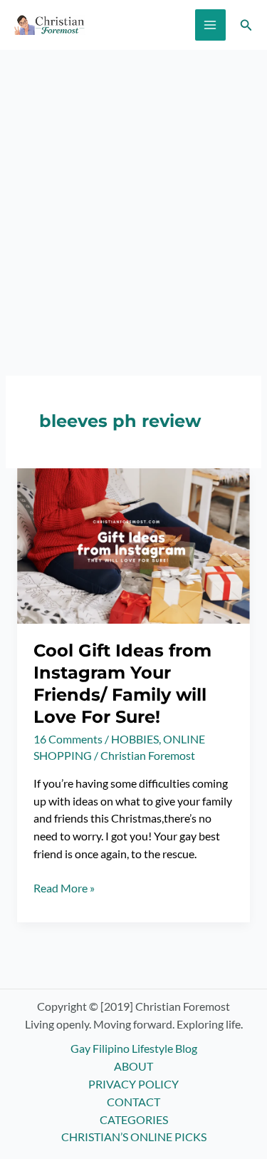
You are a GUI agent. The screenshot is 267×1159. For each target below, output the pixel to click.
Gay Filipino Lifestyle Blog (133, 1048)
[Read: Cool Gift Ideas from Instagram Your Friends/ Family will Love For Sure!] (133, 544)
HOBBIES (135, 739)
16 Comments (68, 739)
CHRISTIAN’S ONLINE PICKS (133, 1136)
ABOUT (133, 1066)
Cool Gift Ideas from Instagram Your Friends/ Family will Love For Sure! (122, 683)
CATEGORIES (134, 1119)
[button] (246, 25)
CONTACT (133, 1102)
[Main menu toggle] (210, 24)
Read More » (64, 889)
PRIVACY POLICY (133, 1084)
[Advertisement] (133, 190)
